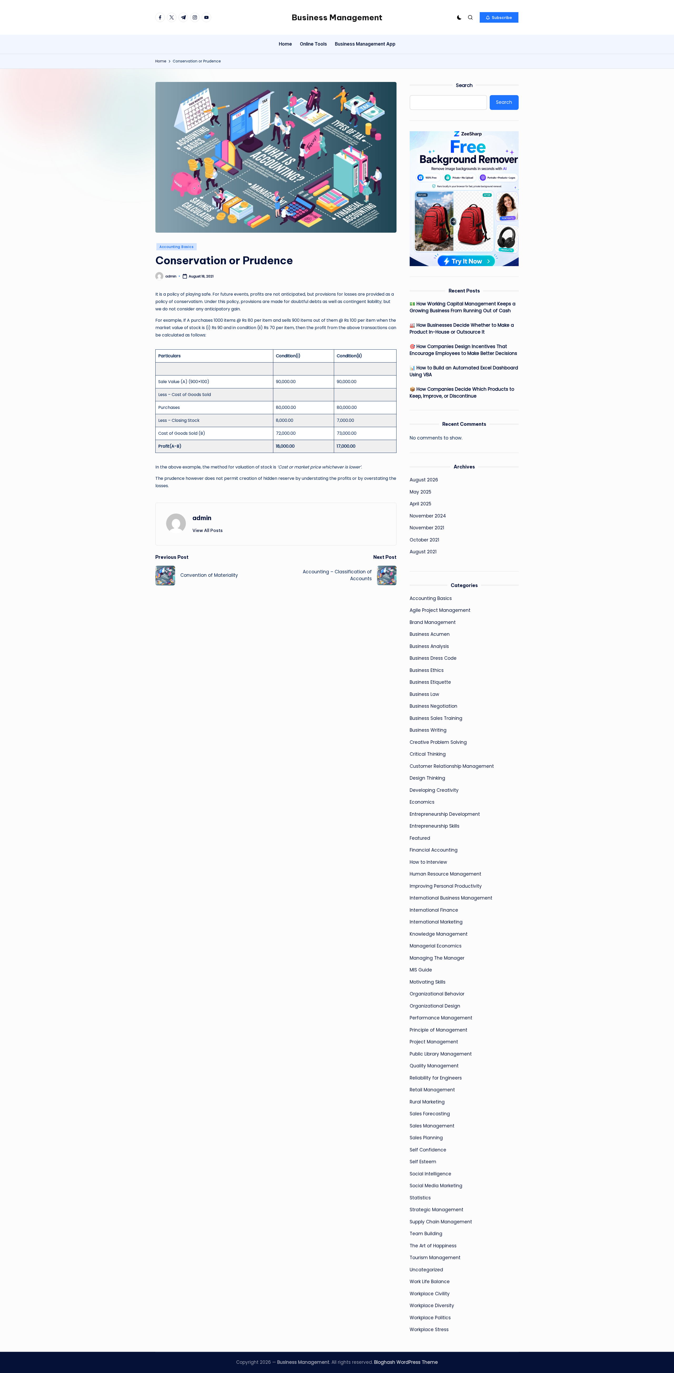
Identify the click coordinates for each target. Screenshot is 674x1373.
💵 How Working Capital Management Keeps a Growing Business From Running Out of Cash (463, 307)
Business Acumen (430, 634)
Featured (420, 838)
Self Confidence (428, 1150)
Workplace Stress (429, 1329)
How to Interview (428, 862)
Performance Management (441, 1018)
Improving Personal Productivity (446, 886)
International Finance (434, 910)
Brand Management (433, 622)
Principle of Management (438, 1030)
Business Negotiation (433, 706)
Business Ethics (427, 670)
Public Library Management (441, 1054)
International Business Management (451, 898)
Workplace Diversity (432, 1305)
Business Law (424, 694)
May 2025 (420, 492)
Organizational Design (435, 1006)
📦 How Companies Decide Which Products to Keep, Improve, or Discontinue (462, 392)
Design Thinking (427, 778)
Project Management (434, 1042)
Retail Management (432, 1090)
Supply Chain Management (441, 1222)
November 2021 (427, 528)
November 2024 (428, 516)
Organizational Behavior (437, 994)
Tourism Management (435, 1257)
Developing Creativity (434, 790)
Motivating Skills (427, 982)
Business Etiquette (430, 682)
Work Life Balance (430, 1281)
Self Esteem (423, 1162)
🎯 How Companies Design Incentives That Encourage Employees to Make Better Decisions (463, 349)
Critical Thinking (428, 754)
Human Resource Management (445, 874)
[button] (499, 17)
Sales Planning (426, 1138)
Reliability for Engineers (436, 1078)
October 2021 (424, 540)
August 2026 (424, 480)
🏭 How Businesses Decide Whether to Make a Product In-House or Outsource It (462, 328)
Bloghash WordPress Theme (406, 1362)
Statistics (420, 1198)
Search (464, 85)
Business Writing (428, 730)
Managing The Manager (437, 958)
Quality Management (434, 1066)
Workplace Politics (430, 1318)
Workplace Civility (430, 1294)
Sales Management (432, 1126)
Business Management (337, 17)
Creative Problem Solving (438, 742)
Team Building (426, 1233)
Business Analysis (429, 646)
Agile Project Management (440, 610)
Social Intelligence (430, 1174)
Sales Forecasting (430, 1114)
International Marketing (436, 922)
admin (201, 518)
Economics (422, 802)
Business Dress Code (433, 658)
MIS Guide (421, 970)
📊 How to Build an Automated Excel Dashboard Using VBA (464, 371)
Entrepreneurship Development (445, 814)
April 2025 (420, 504)
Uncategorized (426, 1270)
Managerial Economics (436, 946)
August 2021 (423, 552)
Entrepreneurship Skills (434, 826)
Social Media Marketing (436, 1186)
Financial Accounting (434, 850)
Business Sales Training (436, 718)
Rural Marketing (427, 1102)
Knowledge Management (439, 934)
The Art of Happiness (433, 1246)
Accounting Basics (177, 247)
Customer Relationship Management (452, 766)
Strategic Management (436, 1209)
